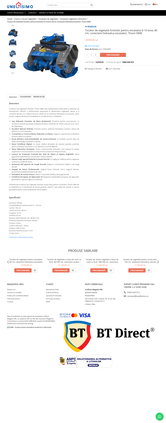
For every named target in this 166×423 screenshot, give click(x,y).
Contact (32, 12)
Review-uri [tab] (39, 96)
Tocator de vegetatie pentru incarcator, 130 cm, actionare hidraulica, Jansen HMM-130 (140, 260)
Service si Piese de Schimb (51, 12)
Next (12, 72)
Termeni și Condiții (14, 292)
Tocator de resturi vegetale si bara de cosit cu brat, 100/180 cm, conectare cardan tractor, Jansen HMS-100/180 (102, 260)
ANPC (48, 302)
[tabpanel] (50, 55)
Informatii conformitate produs (21, 237)
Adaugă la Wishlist (94, 68)
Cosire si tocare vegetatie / (26, 19)
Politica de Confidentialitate (17, 295)
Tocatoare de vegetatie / (49, 19)
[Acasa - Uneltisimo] (20, 5)
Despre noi (11, 289)
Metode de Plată (52, 289)
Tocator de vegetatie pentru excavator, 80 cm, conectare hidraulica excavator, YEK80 (26, 260)
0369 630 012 (133, 292)
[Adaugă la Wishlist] (35, 270)
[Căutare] (91, 5)
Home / (10, 19)
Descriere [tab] (13, 97)
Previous (12, 26)
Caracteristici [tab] (25, 96)
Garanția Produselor (54, 295)
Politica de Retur (52, 292)
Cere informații (114, 68)
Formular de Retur (53, 299)
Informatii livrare (13, 299)
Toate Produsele (15, 12)
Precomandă (112, 55)
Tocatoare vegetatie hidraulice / (74, 19)
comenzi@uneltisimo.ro (137, 296)
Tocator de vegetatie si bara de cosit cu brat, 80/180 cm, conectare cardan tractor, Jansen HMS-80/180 (64, 260)
